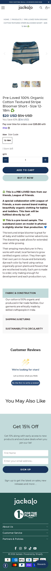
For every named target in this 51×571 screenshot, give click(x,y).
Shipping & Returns (18, 319)
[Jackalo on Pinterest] (25, 548)
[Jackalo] (25, 7)
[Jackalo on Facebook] (16, 548)
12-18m (7, 140)
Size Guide (13, 134)
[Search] (41, 7)
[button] (48, 2)
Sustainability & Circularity (24, 328)
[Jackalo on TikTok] (30, 548)
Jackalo (19, 554)
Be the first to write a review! (25, 383)
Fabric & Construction (21, 293)
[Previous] (4, 53)
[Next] (46, 53)
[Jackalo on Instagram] (20, 548)
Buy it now (25, 178)
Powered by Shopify (33, 554)
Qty (5, 154)
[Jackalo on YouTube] (35, 548)
